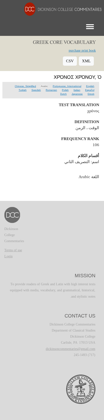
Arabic (44, 86)
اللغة (95, 176)
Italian (77, 90)
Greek (91, 94)
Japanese (77, 94)
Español (89, 90)
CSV (70, 61)
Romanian (51, 90)
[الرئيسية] (60, 9)
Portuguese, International (67, 86)
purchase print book (82, 50)
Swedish (36, 90)
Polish (65, 90)
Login (8, 256)
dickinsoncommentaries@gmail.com (70, 349)
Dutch (63, 94)
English (90, 86)
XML (86, 61)
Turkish (23, 90)
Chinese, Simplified (25, 86)
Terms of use (13, 250)
